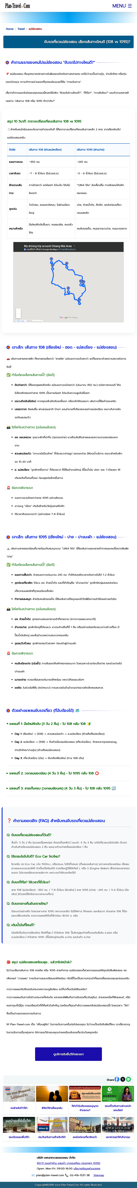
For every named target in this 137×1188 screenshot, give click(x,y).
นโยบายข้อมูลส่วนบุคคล (87, 1168)
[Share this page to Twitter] (123, 1080)
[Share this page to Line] (128, 1080)
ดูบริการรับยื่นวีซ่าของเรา (68, 1054)
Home (10, 29)
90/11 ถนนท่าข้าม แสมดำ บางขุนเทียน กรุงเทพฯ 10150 (68, 1163)
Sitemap (99, 1175)
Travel (21, 29)
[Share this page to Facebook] (117, 1080)
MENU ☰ (122, 6)
